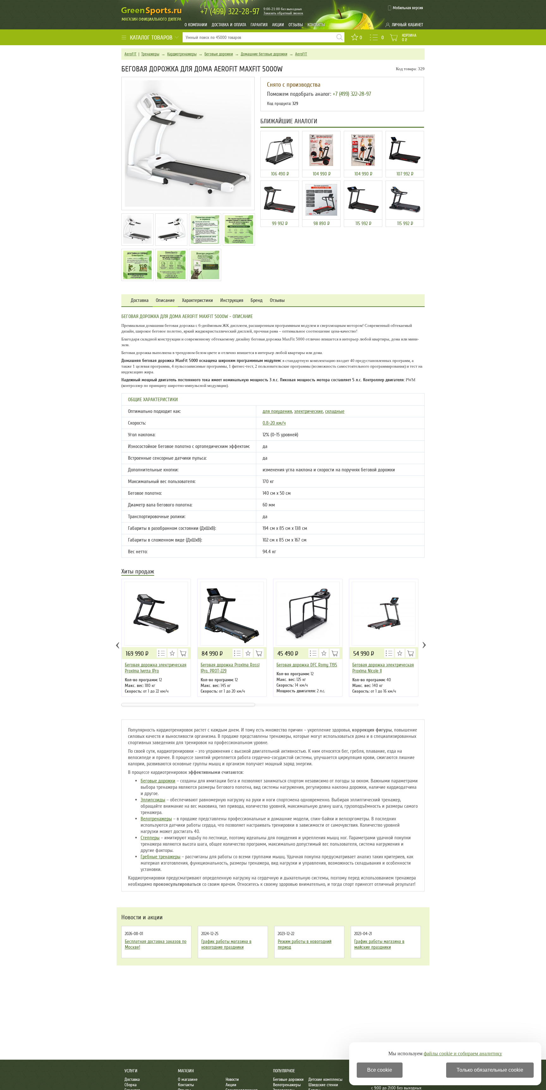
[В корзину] (183, 653)
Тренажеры (150, 54)
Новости (232, 1079)
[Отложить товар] (172, 653)
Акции (278, 25)
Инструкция (231, 300)
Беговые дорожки (218, 54)
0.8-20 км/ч (274, 423)
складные (334, 411)
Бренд (257, 300)
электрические (308, 411)
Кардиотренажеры (182, 54)
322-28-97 (229, 11)
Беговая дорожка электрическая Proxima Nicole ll (383, 668)
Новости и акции (142, 917)
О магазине (187, 1079)
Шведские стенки (323, 1084)
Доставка (140, 300)
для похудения (277, 411)
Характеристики (197, 300)
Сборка (130, 1084)
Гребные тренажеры (160, 857)
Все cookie (379, 1070)
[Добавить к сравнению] (161, 653)
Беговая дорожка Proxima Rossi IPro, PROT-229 (230, 668)
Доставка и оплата (229, 25)
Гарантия (259, 25)
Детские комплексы (325, 1079)
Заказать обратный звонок (283, 13)
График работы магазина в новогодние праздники (226, 944)
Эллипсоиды (153, 800)
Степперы (150, 838)
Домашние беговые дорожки (264, 54)
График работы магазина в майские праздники (379, 944)
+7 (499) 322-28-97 (352, 93)
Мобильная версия (408, 7)
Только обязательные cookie (490, 1070)
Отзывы (295, 25)
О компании (196, 25)
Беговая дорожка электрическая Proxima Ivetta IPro (155, 668)
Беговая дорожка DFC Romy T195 (306, 665)
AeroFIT (130, 54)
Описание (165, 300)
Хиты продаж (137, 572)
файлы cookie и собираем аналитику (463, 1053)
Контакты (316, 25)
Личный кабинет (407, 25)
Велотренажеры (156, 819)
